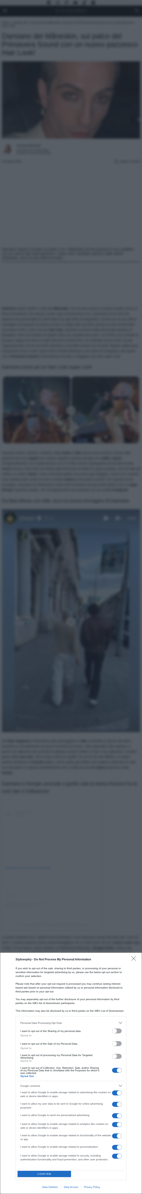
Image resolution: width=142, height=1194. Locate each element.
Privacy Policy (92, 1187)
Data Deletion (50, 1187)
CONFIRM (44, 1174)
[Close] (134, 959)
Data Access (71, 1187)
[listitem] (71, 1023)
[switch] (117, 1030)
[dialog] (71, 1073)
